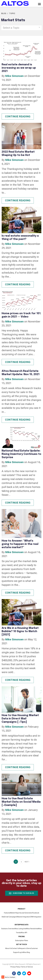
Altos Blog (26, 952)
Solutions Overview (8, 929)
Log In (21, 952)
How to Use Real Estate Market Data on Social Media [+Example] (21, 802)
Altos (24, 932)
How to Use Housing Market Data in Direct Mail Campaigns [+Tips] (20, 718)
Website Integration (23, 917)
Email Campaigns (10, 917)
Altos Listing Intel (20, 929)
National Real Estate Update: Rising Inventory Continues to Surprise (21, 454)
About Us (8, 948)
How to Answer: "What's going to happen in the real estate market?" (20, 544)
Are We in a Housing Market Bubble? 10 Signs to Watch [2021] (20, 631)
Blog (3, 13)
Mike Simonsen (14, 76)
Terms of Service (27, 967)
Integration (35, 917)
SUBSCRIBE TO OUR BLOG (23, 893)
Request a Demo (25, 948)
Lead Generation (26, 913)
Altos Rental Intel (32, 929)
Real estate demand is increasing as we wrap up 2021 (19, 68)
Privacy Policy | (15, 967)
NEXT (27, 862)
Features (7, 913)
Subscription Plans (21, 940)
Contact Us (15, 948)
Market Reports (15, 913)
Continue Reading (17, 116)
